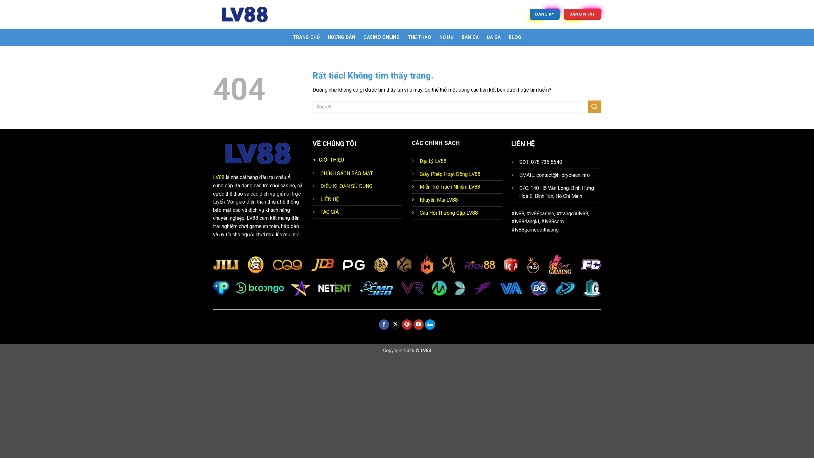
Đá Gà (493, 37)
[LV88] (245, 14)
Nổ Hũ (446, 37)
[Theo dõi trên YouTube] (418, 324)
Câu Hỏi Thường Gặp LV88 (449, 213)
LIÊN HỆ (330, 199)
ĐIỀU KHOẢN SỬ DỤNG (346, 186)
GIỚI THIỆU (331, 160)
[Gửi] (594, 107)
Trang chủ (306, 37)
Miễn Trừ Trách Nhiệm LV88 (450, 187)
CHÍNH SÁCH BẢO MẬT (347, 173)
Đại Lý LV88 (433, 161)
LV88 (218, 177)
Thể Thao (419, 37)
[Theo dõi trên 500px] (430, 324)
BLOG (515, 37)
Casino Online (381, 37)
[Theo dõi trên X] (395, 324)
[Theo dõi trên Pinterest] (407, 324)
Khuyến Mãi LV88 (439, 200)
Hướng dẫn (341, 37)
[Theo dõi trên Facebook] (384, 324)
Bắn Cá (470, 37)
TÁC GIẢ (330, 212)
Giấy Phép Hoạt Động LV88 (450, 174)
